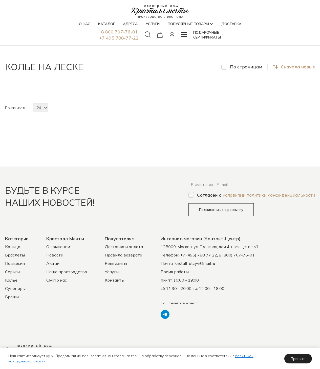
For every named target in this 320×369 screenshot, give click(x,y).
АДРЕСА (130, 24)
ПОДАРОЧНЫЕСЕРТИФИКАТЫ (207, 35)
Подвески (15, 263)
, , (209, 246)
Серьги (12, 271)
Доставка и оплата (124, 246)
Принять (298, 358)
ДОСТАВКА (231, 24)
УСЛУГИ (153, 24)
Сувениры (15, 288)
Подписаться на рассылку (221, 210)
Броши (12, 296)
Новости (54, 254)
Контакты (114, 280)
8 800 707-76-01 (119, 32)
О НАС (84, 24)
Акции (52, 263)
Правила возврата (123, 254)
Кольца (12, 246)
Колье (11, 280)
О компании (58, 246)
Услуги (112, 271)
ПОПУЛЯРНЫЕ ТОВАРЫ (188, 24)
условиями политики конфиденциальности (269, 195)
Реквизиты (116, 263)
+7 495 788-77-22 (119, 38)
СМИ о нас (56, 280)
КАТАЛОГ (106, 24)
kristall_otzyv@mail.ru (195, 263)
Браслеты (15, 254)
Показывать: (16, 107)
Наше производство (66, 271)
